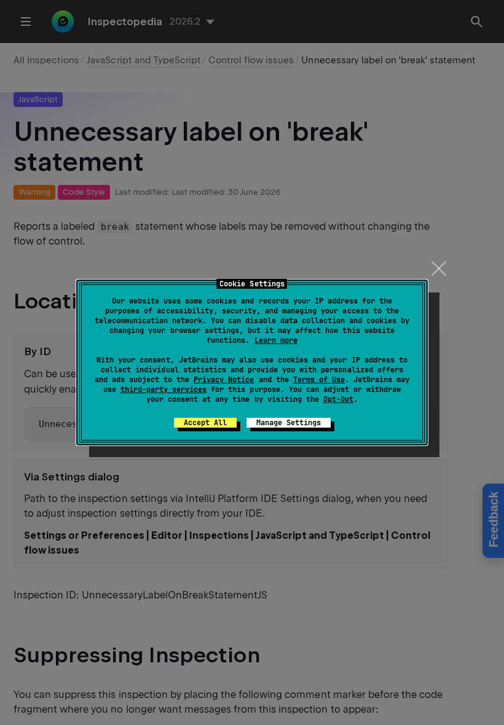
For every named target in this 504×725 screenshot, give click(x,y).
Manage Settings (288, 423)
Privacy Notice (224, 380)
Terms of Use (319, 380)
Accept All (205, 423)
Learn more (275, 340)
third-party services (163, 389)
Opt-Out (338, 399)
